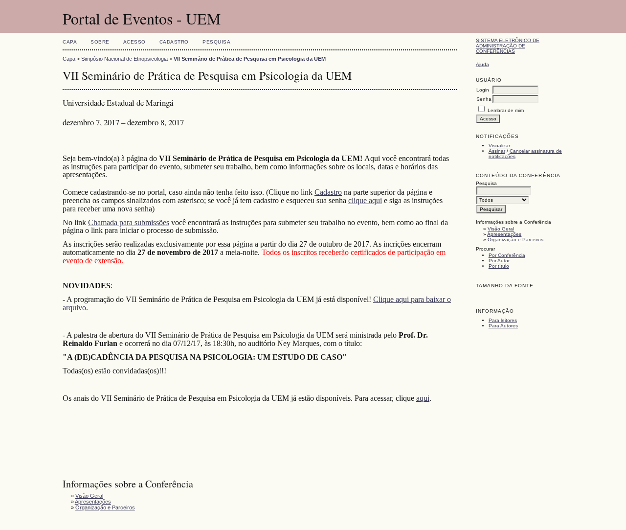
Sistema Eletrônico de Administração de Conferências (507, 46)
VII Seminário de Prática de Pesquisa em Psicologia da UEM (250, 59)
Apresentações (504, 234)
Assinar (497, 151)
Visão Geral (501, 228)
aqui (422, 398)
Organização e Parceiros (515, 239)
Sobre (100, 42)
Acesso (134, 42)
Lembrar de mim (506, 110)
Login (482, 89)
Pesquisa (216, 42)
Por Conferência (507, 255)
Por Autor (499, 260)
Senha (484, 99)
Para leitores (503, 320)
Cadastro (174, 42)
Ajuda (482, 64)
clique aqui (365, 200)
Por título (499, 266)
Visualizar (499, 145)
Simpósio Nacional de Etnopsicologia (124, 59)
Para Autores (503, 325)
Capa (70, 42)
